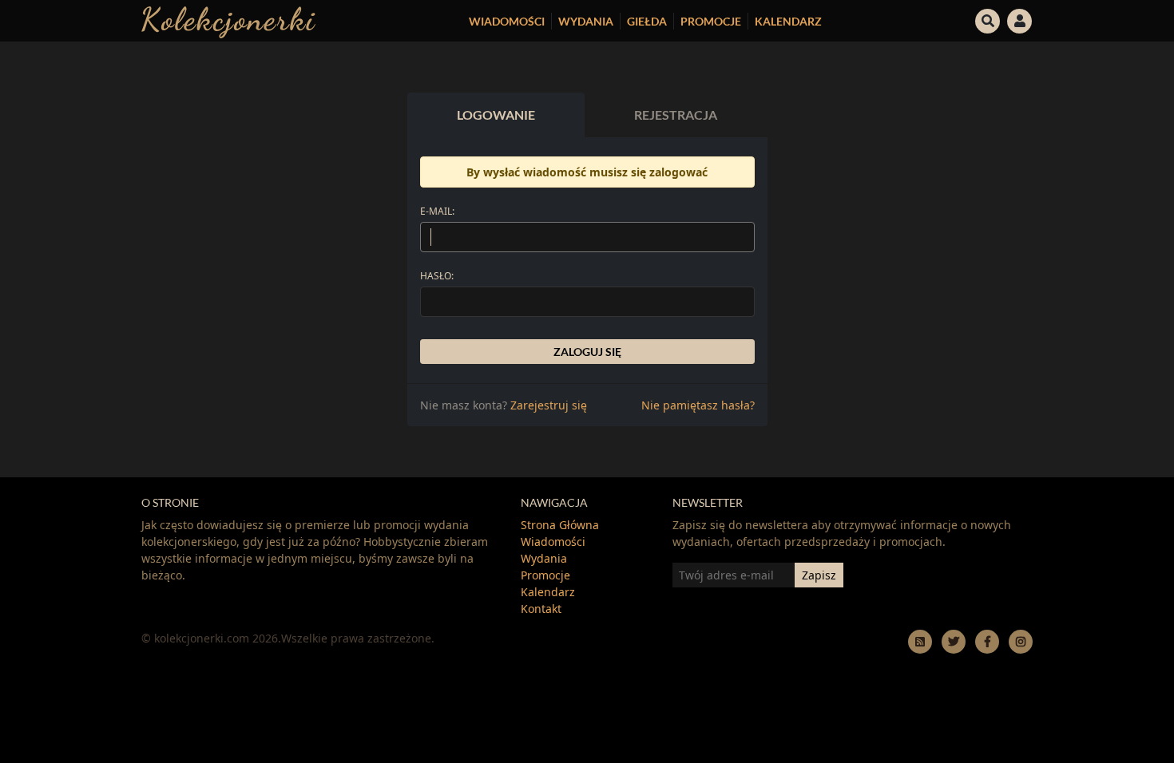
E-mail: (437, 211)
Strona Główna (560, 524)
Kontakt (541, 608)
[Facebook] (987, 641)
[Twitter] (954, 641)
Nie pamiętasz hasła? (698, 405)
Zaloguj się (587, 351)
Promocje (710, 21)
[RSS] (920, 641)
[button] (988, 19)
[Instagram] (1021, 641)
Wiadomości (507, 21)
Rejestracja (675, 114)
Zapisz (819, 575)
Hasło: (437, 276)
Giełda (647, 21)
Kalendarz (788, 21)
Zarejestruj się (548, 405)
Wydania (585, 21)
